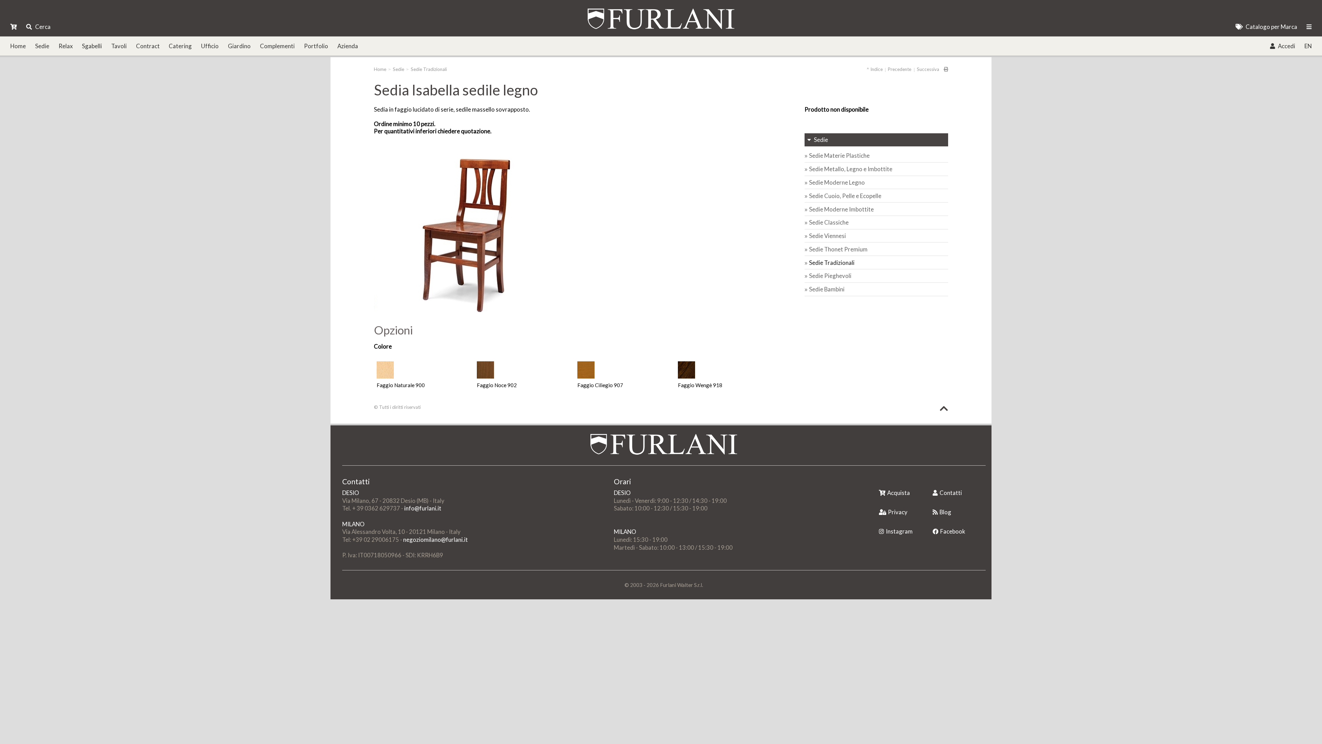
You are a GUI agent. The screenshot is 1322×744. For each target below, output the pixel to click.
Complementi (277, 46)
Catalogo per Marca (1271, 26)
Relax (66, 46)
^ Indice (875, 69)
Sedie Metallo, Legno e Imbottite (850, 169)
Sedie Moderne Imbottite (841, 209)
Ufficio (210, 46)
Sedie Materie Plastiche (839, 155)
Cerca (43, 26)
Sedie (42, 46)
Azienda (347, 46)
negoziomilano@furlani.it (435, 539)
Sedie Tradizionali (429, 69)
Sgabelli (92, 46)
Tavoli (119, 46)
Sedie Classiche (829, 222)
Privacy (897, 512)
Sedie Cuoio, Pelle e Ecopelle (845, 195)
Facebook (952, 531)
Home (18, 46)
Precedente (899, 69)
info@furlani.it (422, 508)
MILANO (353, 524)
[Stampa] (943, 69)
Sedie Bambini (826, 289)
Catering (180, 46)
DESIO (350, 492)
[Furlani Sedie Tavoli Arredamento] (879, 482)
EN (1308, 46)
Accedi (1286, 46)
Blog (945, 512)
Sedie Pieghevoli (830, 275)
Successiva (928, 69)
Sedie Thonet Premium (838, 249)
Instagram (899, 531)
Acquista (898, 492)
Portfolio (316, 46)
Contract (148, 46)
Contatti (951, 492)
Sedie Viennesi (827, 235)
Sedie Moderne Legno (837, 182)
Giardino (239, 46)
